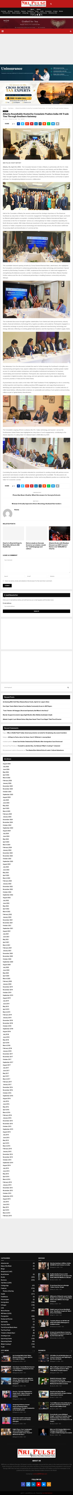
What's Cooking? (6, 1344)
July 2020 (6, 967)
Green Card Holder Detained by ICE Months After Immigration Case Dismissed (37, 741)
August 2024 (7, 831)
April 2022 (6, 909)
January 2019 (7, 1017)
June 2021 (6, 936)
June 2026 (6, 769)
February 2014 (7, 1182)
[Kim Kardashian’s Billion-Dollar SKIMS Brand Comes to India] (43, 1265)
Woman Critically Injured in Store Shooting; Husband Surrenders (36, 504)
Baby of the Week (6, 1266)
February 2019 (7, 1015)
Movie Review (5, 1310)
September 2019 (8, 995)
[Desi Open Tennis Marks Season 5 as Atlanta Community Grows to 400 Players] (6, 1369)
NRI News (10, 11)
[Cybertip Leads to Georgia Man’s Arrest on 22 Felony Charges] (6, 1420)
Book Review (5, 1274)
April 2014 (6, 1176)
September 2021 (8, 928)
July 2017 (6, 1068)
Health (42, 11)
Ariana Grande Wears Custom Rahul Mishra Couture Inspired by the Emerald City (60, 1333)
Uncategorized (5, 1335)
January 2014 (7, 1185)
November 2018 (8, 1023)
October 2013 (7, 1193)
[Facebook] (23, 1484)
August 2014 (7, 1165)
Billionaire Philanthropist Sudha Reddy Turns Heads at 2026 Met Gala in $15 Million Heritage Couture (61, 1298)
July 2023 (6, 867)
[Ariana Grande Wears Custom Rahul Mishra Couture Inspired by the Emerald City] (43, 1334)
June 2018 (6, 1037)
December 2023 (8, 853)
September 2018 (8, 1029)
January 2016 (7, 1118)
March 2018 (6, 1045)
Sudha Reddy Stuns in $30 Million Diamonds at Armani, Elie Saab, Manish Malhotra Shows (61, 1275)
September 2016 (8, 1095)
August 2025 (7, 797)
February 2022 (7, 914)
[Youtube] (37, 15)
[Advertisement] (36, 49)
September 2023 (8, 861)
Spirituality (4, 1322)
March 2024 (6, 844)
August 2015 (7, 1132)
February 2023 (7, 881)
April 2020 (6, 976)
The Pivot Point (6, 13)
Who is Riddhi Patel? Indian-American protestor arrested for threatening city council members (37, 733)
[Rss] (41, 15)
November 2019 (8, 990)
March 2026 (6, 777)
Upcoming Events (6, 1338)
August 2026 (7, 764)
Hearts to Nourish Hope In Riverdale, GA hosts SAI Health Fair (12, 545)
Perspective (30, 11)
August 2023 (7, 864)
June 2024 (6, 836)
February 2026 (7, 780)
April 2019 (6, 1009)
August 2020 (7, 964)
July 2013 (6, 1201)
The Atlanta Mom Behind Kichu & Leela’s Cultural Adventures (45, 750)
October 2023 (7, 858)
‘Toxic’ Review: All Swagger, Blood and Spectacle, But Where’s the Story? (25, 710)
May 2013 (6, 1207)
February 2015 (7, 1148)
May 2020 (6, 973)
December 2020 (8, 953)
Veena (6, 119)
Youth (2, 1347)
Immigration (48, 11)
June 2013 (6, 1204)
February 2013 (7, 1215)
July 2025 (6, 800)
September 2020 (8, 962)
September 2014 (8, 1162)
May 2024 (6, 839)
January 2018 (7, 1051)
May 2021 (6, 939)
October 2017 (7, 1059)
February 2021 (7, 948)
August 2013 (7, 1199)
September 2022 (8, 895)
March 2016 (6, 1112)
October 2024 (7, 825)
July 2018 (6, 1034)
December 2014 (8, 1154)
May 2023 (6, 872)
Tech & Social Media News (9, 1327)
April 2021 (6, 942)
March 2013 (6, 1213)
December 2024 (8, 819)
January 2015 (7, 1151)
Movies (61, 11)
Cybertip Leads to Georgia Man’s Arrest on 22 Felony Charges (22, 1419)
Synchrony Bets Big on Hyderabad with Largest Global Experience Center (60, 1393)
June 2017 (6, 1070)
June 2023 (6, 870)
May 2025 (6, 805)
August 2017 (7, 1065)
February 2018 (7, 1048)
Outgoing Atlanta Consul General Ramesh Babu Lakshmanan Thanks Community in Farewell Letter (23, 1407)
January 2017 (7, 1084)
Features (23, 11)
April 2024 (6, 842)
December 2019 (8, 987)
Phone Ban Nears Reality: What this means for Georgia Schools (36, 495)
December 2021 (8, 920)
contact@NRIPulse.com (40, 1474)
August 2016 (7, 1098)
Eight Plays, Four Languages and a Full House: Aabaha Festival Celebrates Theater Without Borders (22, 1431)
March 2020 (6, 978)
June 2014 (6, 1171)
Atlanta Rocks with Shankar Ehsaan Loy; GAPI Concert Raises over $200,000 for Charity (59, 546)
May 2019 (6, 1006)
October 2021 (7, 925)
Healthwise (4, 1296)
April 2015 (6, 1143)
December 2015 (8, 1121)
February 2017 (7, 1082)
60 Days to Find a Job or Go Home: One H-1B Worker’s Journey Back (29, 737)
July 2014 (6, 1168)
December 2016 (8, 1087)
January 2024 (7, 850)
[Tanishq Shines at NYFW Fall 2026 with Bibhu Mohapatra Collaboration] (43, 1323)
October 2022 (7, 892)
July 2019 (6, 1001)
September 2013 (8, 1196)
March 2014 (6, 1179)
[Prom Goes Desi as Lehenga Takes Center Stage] (43, 1288)
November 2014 (8, 1157)
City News (3, 11)
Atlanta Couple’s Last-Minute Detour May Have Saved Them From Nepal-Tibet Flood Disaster (32, 719)
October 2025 (7, 791)
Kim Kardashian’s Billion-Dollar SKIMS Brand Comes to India (60, 1264)
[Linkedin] (35, 15)
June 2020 (6, 970)
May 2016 (6, 1107)
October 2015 (7, 1126)
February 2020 (7, 981)
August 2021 (7, 931)
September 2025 (8, 794)
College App (25, 13)
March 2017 (6, 1079)
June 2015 (6, 1137)
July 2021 (6, 934)
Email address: (7, 603)
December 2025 (8, 786)
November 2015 (8, 1123)
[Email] (39, 15)
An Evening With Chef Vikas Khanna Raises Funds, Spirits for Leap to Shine (26, 702)
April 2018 (6, 1042)
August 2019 (7, 998)
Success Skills (5, 1324)
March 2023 (6, 878)
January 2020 (7, 984)
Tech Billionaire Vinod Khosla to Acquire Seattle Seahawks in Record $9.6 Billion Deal (61, 1404)
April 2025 (6, 808)
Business (16, 11)
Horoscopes (5, 1299)
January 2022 (7, 917)
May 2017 (6, 1073)
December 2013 (8, 1188)
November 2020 (8, 956)
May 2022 (6, 906)
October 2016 (7, 1093)
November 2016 (8, 1090)
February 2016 (7, 1115)
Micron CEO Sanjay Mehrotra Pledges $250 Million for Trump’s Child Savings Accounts (61, 1431)
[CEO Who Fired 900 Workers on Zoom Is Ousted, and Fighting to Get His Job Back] (43, 1358)
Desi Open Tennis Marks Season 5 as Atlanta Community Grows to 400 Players (27, 706)
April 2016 (6, 1109)
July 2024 (6, 833)
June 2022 (6, 903)
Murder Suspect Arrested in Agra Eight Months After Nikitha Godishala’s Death (27, 715)
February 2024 (7, 847)
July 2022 (6, 900)
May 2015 (6, 1140)
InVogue (55, 11)
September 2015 (8, 1129)
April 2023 (6, 875)
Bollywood (32, 13)
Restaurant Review (42, 13)
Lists (2, 1308)
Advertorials (5, 1263)
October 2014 (7, 1160)
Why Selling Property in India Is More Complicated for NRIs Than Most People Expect (61, 1368)
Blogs (3, 1269)
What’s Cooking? (16, 13)
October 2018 (7, 1026)
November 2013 (8, 1190)
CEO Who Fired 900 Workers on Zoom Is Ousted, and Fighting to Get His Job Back (61, 1357)
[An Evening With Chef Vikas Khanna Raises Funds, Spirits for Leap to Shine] (6, 1358)
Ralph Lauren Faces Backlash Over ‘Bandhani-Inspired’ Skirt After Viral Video (60, 1311)
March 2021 (6, 945)
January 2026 (7, 783)
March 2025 (6, 811)
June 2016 (6, 1104)
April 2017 (6, 1076)
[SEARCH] (68, 687)
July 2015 (6, 1134)
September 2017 (8, 1062)
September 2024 (8, 828)
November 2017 (8, 1056)
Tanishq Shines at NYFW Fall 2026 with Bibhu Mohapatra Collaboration (59, 1322)
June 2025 (6, 803)
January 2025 (7, 817)
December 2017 (8, 1054)
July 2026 (6, 766)
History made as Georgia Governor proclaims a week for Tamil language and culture (36, 546)
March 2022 (6, 911)
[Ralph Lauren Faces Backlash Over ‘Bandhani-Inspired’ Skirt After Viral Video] (43, 1312)
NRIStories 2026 (53, 13)
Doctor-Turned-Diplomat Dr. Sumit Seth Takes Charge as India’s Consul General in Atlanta (22, 1394)
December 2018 (8, 1020)
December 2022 (8, 886)
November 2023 (8, 856)
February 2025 (7, 814)
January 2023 (7, 884)
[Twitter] (33, 15)
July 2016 (6, 1101)
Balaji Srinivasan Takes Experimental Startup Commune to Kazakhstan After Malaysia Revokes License (60, 1381)
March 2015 (6, 1146)
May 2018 (6, 1040)
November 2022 (8, 889)
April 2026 (6, 775)
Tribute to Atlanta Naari (8, 1333)
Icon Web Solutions (47, 1493)
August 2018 (7, 1031)
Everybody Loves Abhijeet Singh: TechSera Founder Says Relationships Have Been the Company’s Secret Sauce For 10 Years (61, 1418)
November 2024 (8, 822)
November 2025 (8, 789)
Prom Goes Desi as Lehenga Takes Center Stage (59, 1286)
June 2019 (6, 1003)
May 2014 (6, 1174)
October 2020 (7, 959)
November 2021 (8, 923)
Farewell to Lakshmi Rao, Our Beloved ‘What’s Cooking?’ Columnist (39, 746)
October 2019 (7, 992)
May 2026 (6, 772)
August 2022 (7, 897)
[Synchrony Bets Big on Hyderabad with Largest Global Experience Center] (43, 1394)
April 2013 (6, 1210)
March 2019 (6, 1012)
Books (36, 11)
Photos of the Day (8, 1291)
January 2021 (7, 950)
